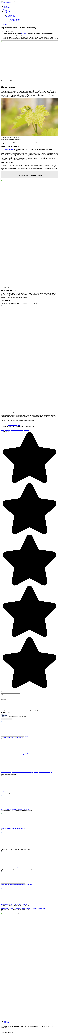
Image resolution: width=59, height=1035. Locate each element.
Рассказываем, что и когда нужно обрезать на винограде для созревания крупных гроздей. (23, 908)
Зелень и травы (10, 15)
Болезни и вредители (11, 12)
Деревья (5, 9)
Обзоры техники (10, 14)
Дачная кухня (6, 7)
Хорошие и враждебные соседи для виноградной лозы (14, 904)
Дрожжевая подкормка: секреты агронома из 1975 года (14, 754)
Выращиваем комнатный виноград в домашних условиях (15, 809)
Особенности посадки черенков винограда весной (13, 828)
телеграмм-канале (9, 149)
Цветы (5, 6)
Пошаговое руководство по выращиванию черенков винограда (16, 884)
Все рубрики (6, 11)
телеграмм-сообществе (14, 425)
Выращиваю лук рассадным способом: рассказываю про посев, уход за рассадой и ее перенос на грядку (26, 772)
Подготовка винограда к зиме (8, 848)
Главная (5, 1021)
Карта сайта (6, 1022)
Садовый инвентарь (14, 20)
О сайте (5, 1024)
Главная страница (5, 24)
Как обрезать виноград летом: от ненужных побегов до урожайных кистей (19, 791)
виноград (3, 430)
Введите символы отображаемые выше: (17, 716)
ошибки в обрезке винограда (24, 430)
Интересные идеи (10, 16)
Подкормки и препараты (15, 19)
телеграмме (24, 33)
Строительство (13, 21)
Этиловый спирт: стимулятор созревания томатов (13, 737)
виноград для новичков (11, 430)
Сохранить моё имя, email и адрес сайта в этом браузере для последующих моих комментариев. (25, 710)
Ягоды (5, 10)
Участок (11, 18)
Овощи (5, 5)
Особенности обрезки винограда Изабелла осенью (13, 867)
